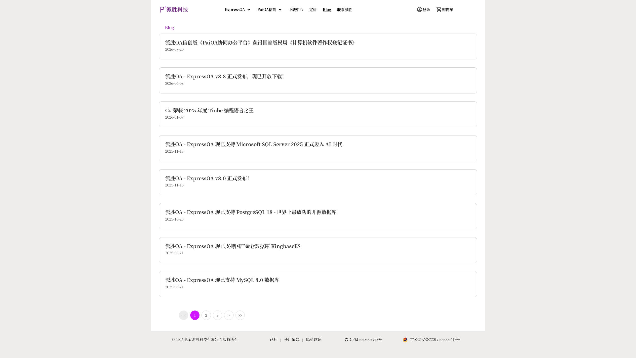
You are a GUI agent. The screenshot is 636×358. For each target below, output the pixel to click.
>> (240, 315)
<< (183, 315)
